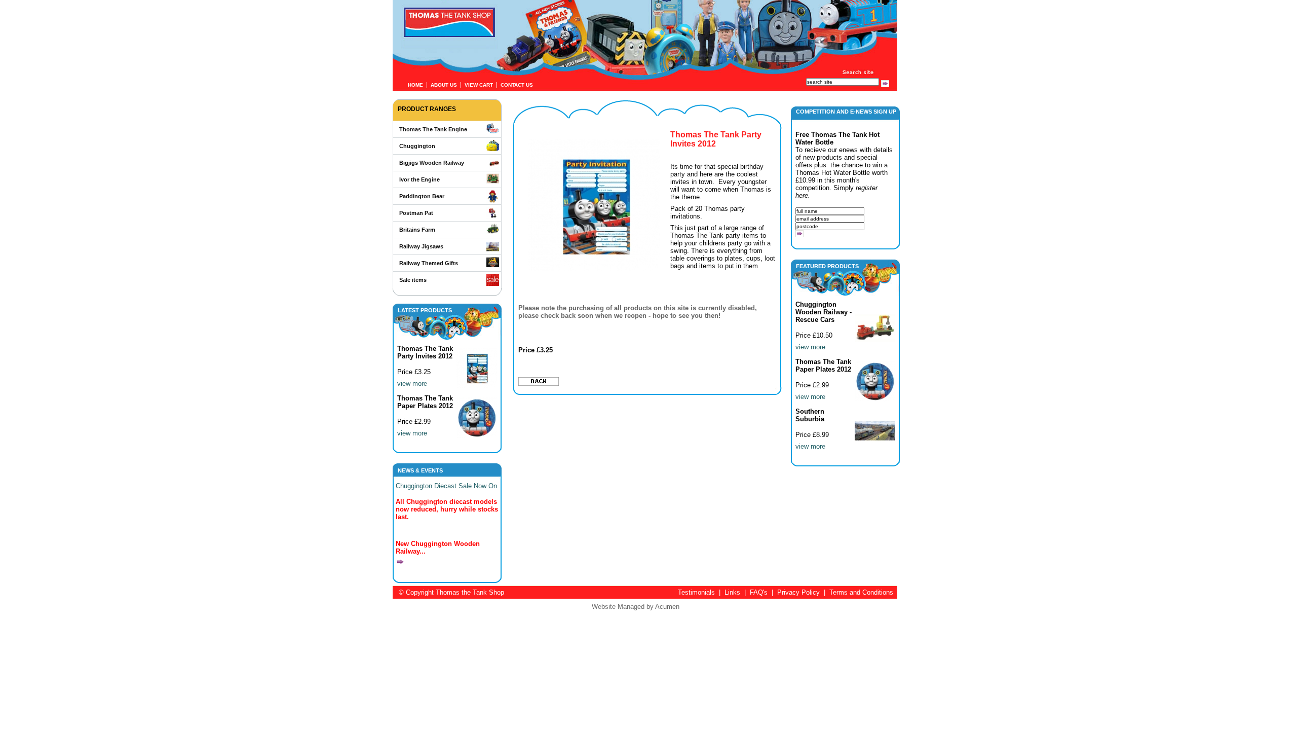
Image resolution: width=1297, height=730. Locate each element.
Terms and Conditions (861, 592)
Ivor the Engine (419, 179)
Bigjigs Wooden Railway (431, 163)
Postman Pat (416, 213)
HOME (415, 85)
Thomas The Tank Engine (433, 129)
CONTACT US (517, 85)
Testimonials (696, 592)
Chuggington (417, 146)
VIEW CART (479, 85)
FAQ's (759, 592)
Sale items (413, 280)
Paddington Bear (421, 196)
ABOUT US (444, 85)
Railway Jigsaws (421, 246)
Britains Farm (417, 230)
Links (732, 592)
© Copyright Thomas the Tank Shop (451, 592)
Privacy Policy (798, 592)
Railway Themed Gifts (428, 263)
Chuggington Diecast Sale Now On (446, 486)
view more (412, 383)
